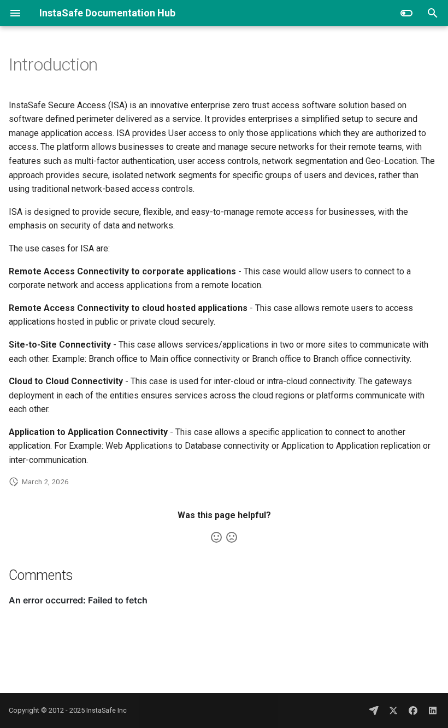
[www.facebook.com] (413, 710)
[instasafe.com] (373, 710)
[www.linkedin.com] (432, 710)
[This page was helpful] (216, 537)
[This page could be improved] (231, 537)
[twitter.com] (393, 710)
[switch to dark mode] (406, 13)
